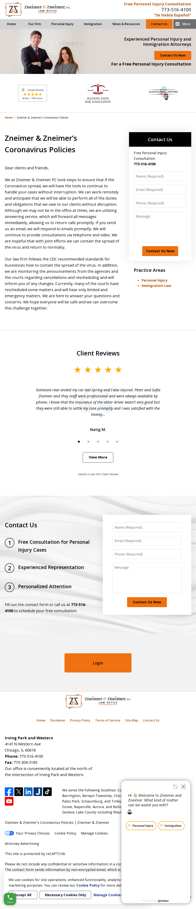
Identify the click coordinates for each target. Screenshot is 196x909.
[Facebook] (9, 791)
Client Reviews (98, 353)
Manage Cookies (94, 833)
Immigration (93, 24)
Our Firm (34, 24)
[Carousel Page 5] (117, 441)
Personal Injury (62, 24)
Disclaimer (57, 720)
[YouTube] (9, 801)
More (186, 24)
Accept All (23, 895)
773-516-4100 (176, 9)
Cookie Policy (65, 833)
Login (98, 663)
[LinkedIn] (28, 791)
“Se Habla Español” (172, 15)
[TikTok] (47, 791)
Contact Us (159, 24)
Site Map (131, 720)
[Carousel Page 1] (79, 441)
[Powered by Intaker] (163, 901)
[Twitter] (18, 791)
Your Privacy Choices (33, 833)
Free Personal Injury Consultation (157, 4)
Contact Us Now (172, 55)
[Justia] (37, 791)
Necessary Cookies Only (65, 895)
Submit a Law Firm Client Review (98, 474)
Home (11, 24)
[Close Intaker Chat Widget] (183, 787)
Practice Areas (149, 270)
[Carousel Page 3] (98, 441)
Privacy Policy (80, 720)
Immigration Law (156, 285)
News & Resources (126, 24)
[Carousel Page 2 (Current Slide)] (88, 441)
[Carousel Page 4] (107, 441)
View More (98, 457)
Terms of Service (107, 720)
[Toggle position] (175, 787)
